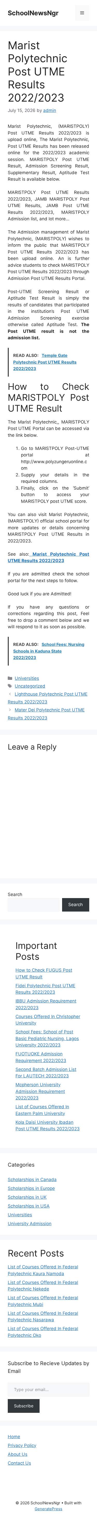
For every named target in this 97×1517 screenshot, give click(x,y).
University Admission (29, 1223)
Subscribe (23, 1405)
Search (15, 894)
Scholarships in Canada (32, 1179)
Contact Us (19, 1463)
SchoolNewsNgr (33, 13)
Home (14, 1436)
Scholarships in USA (29, 1206)
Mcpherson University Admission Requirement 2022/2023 (40, 1091)
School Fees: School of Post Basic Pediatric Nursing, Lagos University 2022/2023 (47, 1038)
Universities (27, 678)
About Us (17, 1454)
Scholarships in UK (27, 1197)
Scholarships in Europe (31, 1188)
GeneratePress (48, 1508)
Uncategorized (30, 686)
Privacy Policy (22, 1445)
